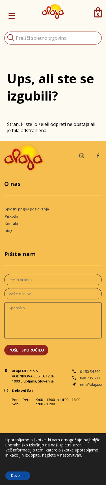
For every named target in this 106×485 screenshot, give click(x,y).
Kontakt (11, 223)
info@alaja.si (91, 384)
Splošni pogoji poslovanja (27, 209)
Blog (8, 230)
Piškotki (11, 216)
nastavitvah (70, 455)
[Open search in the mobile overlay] (53, 38)
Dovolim (18, 475)
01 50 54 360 (90, 371)
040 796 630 (89, 378)
